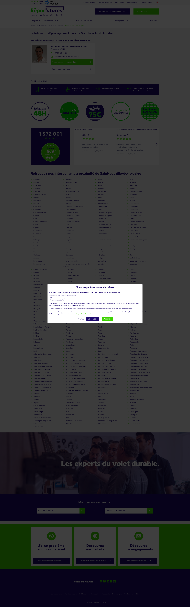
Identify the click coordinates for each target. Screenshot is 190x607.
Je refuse (81, 319)
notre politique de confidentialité (81, 314)
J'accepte (107, 319)
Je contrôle (92, 319)
